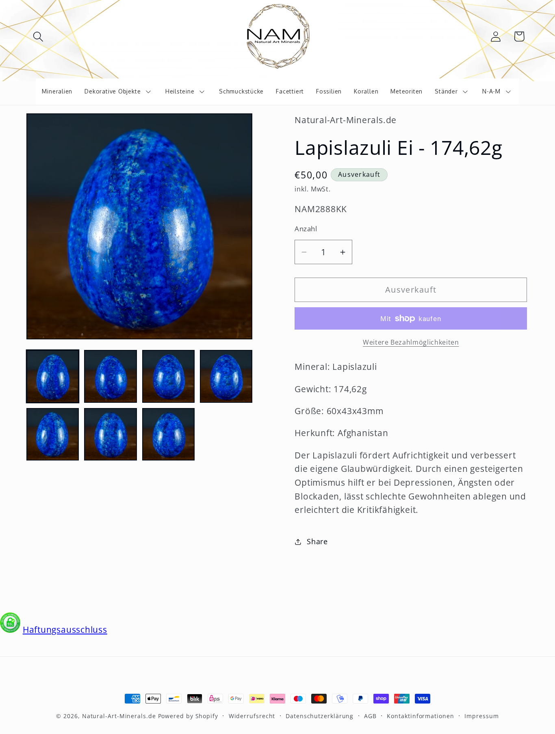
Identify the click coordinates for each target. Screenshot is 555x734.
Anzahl (306, 228)
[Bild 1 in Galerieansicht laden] (52, 376)
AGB (370, 716)
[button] (38, 36)
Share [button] (317, 541)
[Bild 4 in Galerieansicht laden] (226, 376)
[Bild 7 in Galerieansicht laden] (168, 434)
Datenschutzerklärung (319, 716)
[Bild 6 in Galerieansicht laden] (110, 434)
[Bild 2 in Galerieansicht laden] (110, 376)
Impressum (481, 716)
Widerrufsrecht (252, 716)
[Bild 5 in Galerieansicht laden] (52, 434)
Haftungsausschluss (65, 629)
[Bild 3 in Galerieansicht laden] (168, 376)
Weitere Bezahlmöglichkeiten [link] (411, 342)
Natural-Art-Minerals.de (119, 716)
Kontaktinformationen (420, 716)
